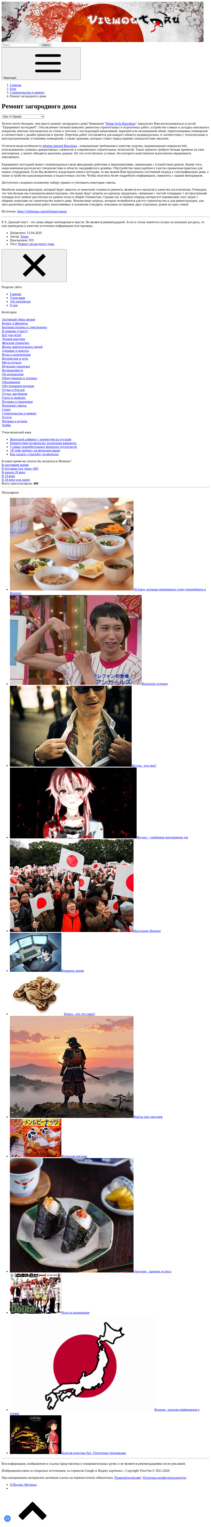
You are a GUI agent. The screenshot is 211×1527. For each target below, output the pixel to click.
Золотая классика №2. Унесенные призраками (93, 1453)
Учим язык (17, 297)
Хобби (6, 425)
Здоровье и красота (15, 350)
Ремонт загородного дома (36, 244)
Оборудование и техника (19, 378)
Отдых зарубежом (14, 394)
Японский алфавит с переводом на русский (40, 439)
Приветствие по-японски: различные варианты (43, 443)
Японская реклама (74, 1156)
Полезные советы (14, 405)
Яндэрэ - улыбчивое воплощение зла (162, 837)
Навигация (10, 77)
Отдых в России (13, 390)
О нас (14, 305)
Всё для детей (11, 335)
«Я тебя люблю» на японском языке (35, 450)
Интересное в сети (15, 358)
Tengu (24, 236)
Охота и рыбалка (14, 397)
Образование (11, 382)
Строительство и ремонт (19, 413)
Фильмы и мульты (14, 421)
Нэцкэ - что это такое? (79, 1014)
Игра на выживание (75, 1312)
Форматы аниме (72, 970)
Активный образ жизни (18, 319)
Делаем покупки (13, 339)
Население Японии (147, 931)
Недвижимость (12, 370)
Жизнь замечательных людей (22, 347)
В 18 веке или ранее (16, 479)
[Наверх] (32, 1523)
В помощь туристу (15, 331)
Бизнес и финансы (15, 323)
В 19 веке (8, 476)
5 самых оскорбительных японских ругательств (43, 446)
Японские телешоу (155, 683)
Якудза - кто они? (144, 765)
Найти (46, 45)
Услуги (7, 417)
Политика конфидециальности (164, 1477)
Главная (15, 294)
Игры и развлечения (16, 354)
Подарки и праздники (17, 401)
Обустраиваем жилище (18, 386)
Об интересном (12, 374)
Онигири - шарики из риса (152, 1271)
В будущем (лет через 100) (20, 468)
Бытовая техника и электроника (24, 327)
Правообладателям (127, 1477)
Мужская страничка (16, 366)
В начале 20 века (13, 472)
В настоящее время (15, 465)
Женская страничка (15, 343)
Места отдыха (11, 362)
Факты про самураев (148, 1117)
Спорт (6, 409)
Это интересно (20, 301)
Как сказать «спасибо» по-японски (34, 454)
